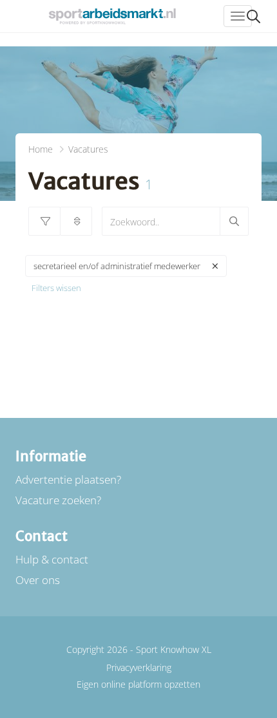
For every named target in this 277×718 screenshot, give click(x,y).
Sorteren (76, 221)
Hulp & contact (51, 559)
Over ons (37, 579)
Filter (44, 221)
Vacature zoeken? (58, 500)
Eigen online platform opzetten (138, 684)
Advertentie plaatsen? (68, 479)
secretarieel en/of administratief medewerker (116, 266)
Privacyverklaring (138, 667)
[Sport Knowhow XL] (112, 16)
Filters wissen (56, 288)
